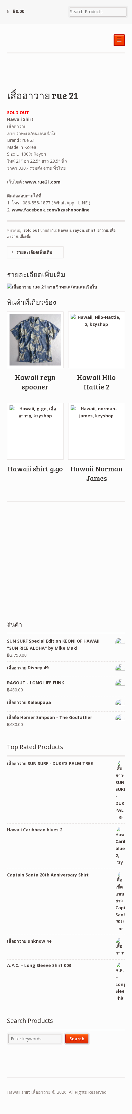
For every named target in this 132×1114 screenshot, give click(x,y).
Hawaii (64, 230)
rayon (78, 230)
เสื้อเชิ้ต (25, 236)
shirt (90, 230)
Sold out (31, 230)
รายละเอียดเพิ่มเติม (33, 252)
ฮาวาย (102, 230)
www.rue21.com (42, 182)
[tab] (35, 252)
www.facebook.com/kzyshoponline (51, 210)
